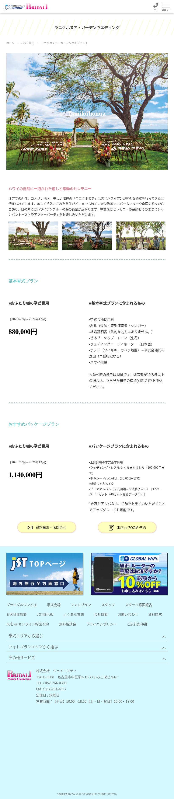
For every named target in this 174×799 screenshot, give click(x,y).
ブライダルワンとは (21, 604)
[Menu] (166, 5)
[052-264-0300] (155, 7)
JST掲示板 (45, 614)
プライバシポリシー (101, 624)
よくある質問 (73, 614)
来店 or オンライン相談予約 (27, 624)
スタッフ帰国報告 (138, 604)
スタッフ (108, 604)
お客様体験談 (16, 614)
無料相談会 (67, 624)
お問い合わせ (128, 614)
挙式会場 (53, 604)
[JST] (44, 574)
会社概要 (101, 614)
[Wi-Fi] (129, 574)
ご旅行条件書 (137, 624)
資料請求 (155, 614)
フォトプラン (81, 604)
